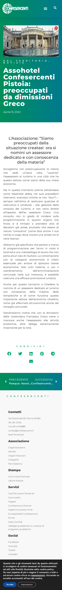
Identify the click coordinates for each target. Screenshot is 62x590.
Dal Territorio (26, 60)
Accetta (9, 584)
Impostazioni (27, 584)
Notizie (14, 62)
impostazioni (38, 575)
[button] (45, 8)
